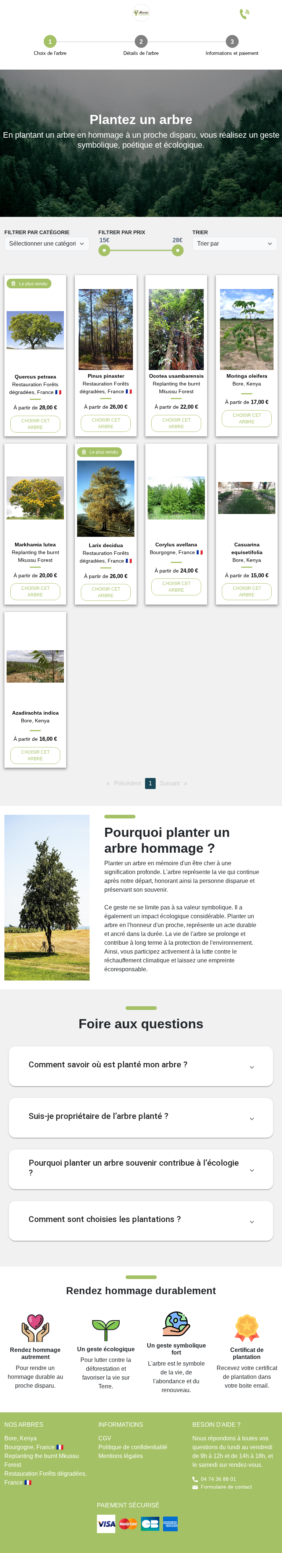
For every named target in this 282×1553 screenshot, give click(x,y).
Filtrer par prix (121, 232)
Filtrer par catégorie (36, 232)
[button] (141, 1066)
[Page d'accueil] (141, 13)
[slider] (104, 250)
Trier (200, 232)
